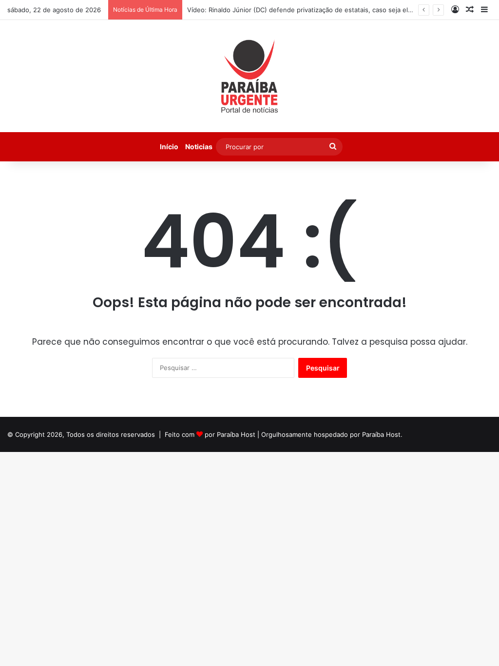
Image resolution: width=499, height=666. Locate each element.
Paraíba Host (236, 434)
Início (169, 146)
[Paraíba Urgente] (249, 76)
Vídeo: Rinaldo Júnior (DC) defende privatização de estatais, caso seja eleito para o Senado (326, 10)
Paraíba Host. (382, 434)
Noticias (198, 146)
